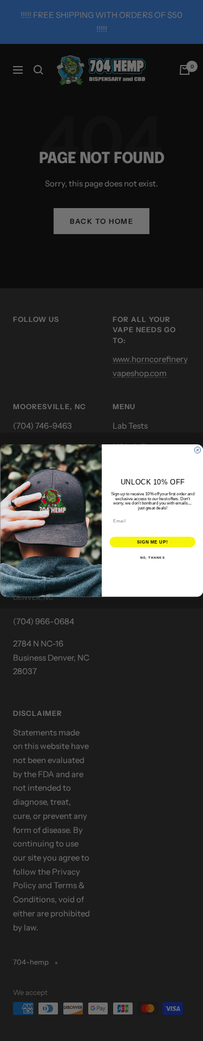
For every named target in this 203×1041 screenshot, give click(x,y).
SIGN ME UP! (152, 542)
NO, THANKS (152, 558)
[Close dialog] (197, 450)
